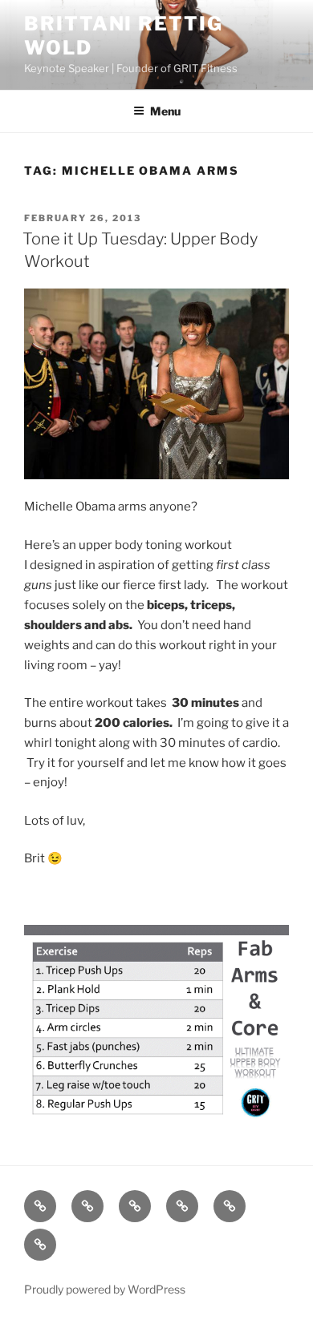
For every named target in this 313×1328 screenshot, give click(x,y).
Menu (165, 111)
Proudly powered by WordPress (104, 1289)
